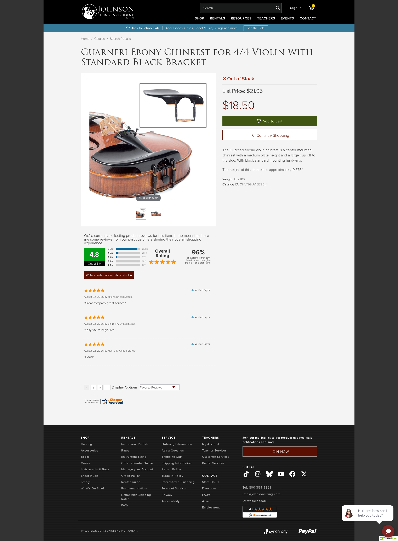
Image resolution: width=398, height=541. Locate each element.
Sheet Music (89, 475)
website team (256, 501)
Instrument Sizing (133, 456)
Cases (85, 463)
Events (287, 18)
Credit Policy (130, 475)
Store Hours (210, 482)
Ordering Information (177, 444)
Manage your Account (137, 469)
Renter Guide (130, 482)
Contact (308, 18)
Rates (125, 450)
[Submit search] (277, 8)
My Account (210, 444)
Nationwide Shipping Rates (136, 497)
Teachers (266, 18)
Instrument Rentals (135, 444)
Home (85, 38)
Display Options (125, 387)
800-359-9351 (260, 487)
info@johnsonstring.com (262, 494)
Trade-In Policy (172, 475)
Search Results (120, 38)
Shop (199, 18)
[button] (296, 8)
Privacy (167, 495)
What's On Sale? (92, 488)
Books (85, 456)
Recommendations (134, 488)
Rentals (217, 18)
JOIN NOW (280, 451)
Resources (241, 18)
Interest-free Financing (178, 482)
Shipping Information (177, 463)
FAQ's (206, 495)
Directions (209, 488)
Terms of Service (174, 488)
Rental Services (213, 463)
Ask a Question (173, 450)
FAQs (125, 505)
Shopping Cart (172, 456)
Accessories (89, 450)
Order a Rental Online (137, 463)
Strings (86, 482)
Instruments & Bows (95, 469)
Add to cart (272, 121)
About (206, 501)
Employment (211, 507)
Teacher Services (214, 450)
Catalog (99, 38)
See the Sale (256, 28)
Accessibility (171, 501)
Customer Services (215, 456)
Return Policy (171, 469)
